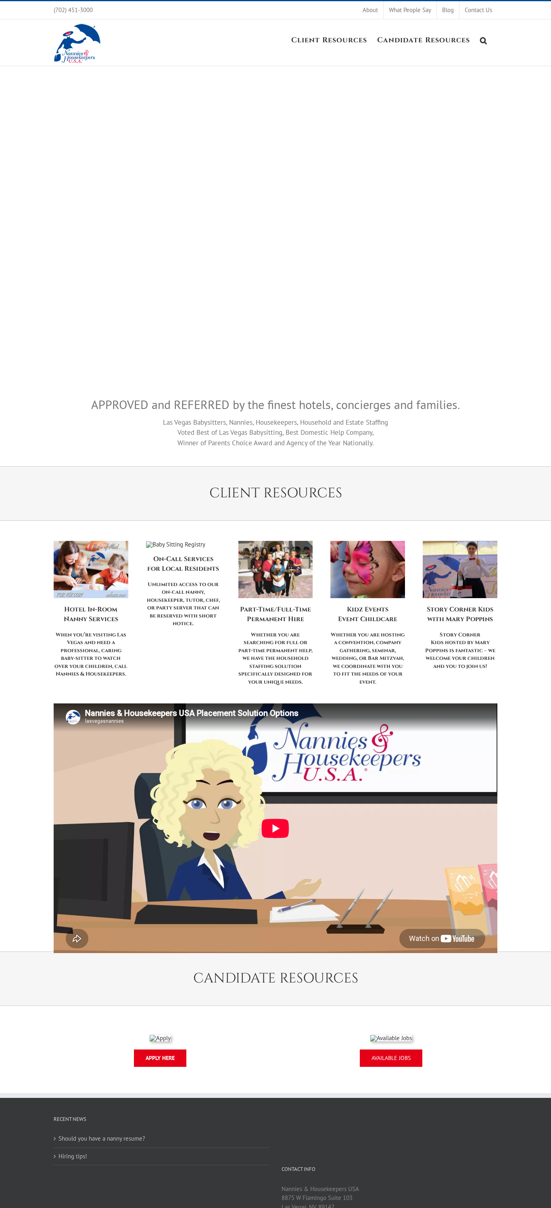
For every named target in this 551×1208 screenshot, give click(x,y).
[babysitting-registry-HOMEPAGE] (175, 544)
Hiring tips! (72, 1156)
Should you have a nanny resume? (101, 1138)
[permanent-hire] (275, 544)
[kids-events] (367, 544)
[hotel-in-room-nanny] (91, 544)
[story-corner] (460, 544)
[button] (483, 39)
